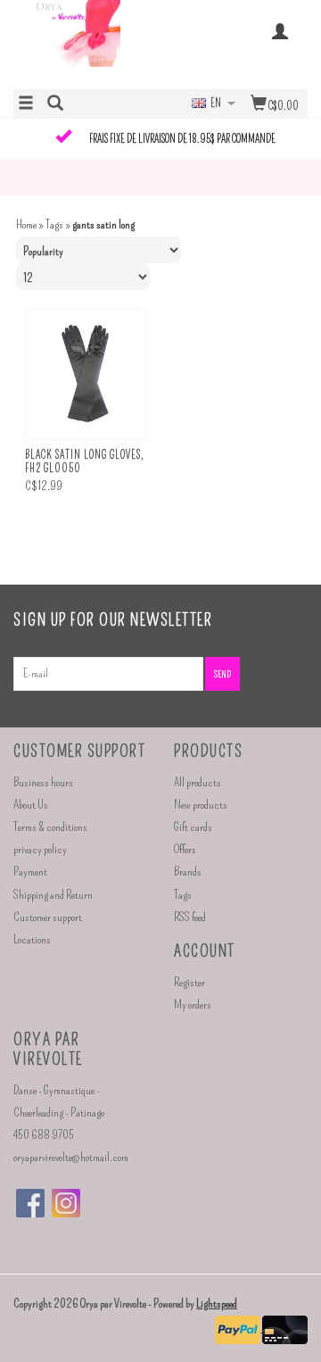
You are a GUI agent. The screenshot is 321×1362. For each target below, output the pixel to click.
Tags (54, 224)
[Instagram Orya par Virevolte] (66, 1203)
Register (189, 982)
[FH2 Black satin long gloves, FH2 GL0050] (85, 374)
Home (26, 224)
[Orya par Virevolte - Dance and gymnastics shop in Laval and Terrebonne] (87, 43)
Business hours (43, 782)
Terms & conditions (50, 827)
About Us (30, 804)
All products (197, 782)
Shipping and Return (53, 894)
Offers (185, 849)
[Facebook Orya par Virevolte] (30, 1203)
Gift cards (193, 827)
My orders (192, 1004)
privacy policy (40, 849)
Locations (32, 939)
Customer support (47, 917)
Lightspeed (216, 1303)
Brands (188, 871)
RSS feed (190, 917)
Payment (30, 871)
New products (200, 804)
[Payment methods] (238, 1327)
